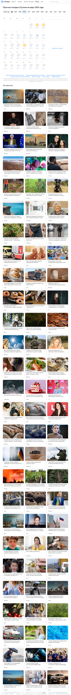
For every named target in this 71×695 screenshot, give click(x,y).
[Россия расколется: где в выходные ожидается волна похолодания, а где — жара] (57, 189)
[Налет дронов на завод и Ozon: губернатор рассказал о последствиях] (13, 256)
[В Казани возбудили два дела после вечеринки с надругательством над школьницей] (57, 122)
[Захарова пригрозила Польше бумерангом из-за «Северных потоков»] (57, 524)
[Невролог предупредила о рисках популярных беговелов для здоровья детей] (13, 323)
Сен (51, 11)
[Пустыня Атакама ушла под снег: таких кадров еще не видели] (13, 166)
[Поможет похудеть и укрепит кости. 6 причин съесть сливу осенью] (35, 166)
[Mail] (2, 1)
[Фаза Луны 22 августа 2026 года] (13, 390)
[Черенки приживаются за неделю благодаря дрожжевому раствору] (35, 479)
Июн (37, 11)
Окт (55, 11)
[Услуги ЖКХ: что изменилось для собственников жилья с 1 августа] (35, 99)
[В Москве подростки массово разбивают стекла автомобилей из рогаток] (13, 99)
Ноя (60, 11)
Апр (29, 11)
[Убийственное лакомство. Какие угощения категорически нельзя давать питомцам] (13, 368)
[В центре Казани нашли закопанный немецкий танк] (35, 122)
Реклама (11, 694)
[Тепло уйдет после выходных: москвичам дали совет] (13, 658)
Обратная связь (51, 694)
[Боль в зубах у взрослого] (35, 546)
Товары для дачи (56, 76)
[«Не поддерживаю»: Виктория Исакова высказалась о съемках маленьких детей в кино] (35, 524)
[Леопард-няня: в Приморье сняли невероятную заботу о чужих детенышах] (35, 189)
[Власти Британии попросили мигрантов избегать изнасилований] (35, 144)
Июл (42, 11)
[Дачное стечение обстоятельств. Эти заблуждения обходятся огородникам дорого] (13, 189)
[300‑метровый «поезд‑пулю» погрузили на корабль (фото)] (13, 636)
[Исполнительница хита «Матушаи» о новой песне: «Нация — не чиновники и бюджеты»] (57, 390)
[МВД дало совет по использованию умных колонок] (57, 278)
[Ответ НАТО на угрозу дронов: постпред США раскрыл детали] (57, 502)
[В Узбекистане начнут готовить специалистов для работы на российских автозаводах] (13, 502)
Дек (64, 11)
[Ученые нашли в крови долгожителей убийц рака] (35, 658)
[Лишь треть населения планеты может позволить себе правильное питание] (35, 368)
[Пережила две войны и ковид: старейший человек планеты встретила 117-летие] (57, 211)
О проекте (18, 694)
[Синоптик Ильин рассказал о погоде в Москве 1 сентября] (35, 613)
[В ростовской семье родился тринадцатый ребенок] (35, 256)
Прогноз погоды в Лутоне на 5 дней (35, 75)
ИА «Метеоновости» (66, 694)
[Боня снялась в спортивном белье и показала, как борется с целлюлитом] (13, 569)
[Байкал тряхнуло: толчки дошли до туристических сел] (13, 680)
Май (33, 11)
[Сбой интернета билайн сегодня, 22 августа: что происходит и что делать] (57, 166)
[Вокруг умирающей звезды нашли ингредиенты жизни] (57, 591)
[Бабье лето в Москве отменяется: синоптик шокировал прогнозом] (57, 233)
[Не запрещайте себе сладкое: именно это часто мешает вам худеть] (35, 390)
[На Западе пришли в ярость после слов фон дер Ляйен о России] (13, 144)
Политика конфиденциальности (28, 694)
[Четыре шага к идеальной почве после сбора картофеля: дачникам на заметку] (35, 502)
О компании (6, 694)
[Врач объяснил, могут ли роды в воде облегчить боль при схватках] (35, 412)
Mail (2, 694)
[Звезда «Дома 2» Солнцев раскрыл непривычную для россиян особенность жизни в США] (13, 546)
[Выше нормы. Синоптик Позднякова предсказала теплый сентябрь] (57, 256)
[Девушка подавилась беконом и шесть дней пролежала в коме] (35, 211)
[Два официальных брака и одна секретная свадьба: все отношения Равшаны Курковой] (57, 412)
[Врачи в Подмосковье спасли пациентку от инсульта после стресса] (35, 680)
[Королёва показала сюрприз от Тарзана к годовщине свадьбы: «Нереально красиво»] (57, 144)
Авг (46, 11)
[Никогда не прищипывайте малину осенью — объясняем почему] (13, 233)
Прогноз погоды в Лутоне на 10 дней (20, 76)
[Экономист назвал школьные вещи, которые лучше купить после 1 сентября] (35, 569)
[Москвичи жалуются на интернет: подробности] (35, 300)
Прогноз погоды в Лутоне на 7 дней (56, 75)
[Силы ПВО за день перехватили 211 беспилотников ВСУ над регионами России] (57, 457)
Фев (20, 11)
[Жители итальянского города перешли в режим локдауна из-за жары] (13, 345)
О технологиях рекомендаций (41, 694)
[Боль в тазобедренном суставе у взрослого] (35, 233)
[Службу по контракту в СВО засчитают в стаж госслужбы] (35, 345)
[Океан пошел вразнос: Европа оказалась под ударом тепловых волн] (13, 211)
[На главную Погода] (6, 1)
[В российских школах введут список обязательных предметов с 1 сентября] (57, 368)
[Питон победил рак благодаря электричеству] (57, 323)
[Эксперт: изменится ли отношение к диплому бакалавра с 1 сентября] (57, 658)
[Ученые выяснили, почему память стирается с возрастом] (13, 412)
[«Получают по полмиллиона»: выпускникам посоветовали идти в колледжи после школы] (13, 524)
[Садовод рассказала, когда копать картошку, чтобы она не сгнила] (57, 479)
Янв (15, 11)
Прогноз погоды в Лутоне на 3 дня (15, 75)
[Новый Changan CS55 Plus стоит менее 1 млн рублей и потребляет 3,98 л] (57, 680)
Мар (24, 11)
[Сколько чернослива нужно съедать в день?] (35, 457)
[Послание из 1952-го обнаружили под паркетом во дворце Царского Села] (57, 99)
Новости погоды (36, 76)
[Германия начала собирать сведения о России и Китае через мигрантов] (13, 457)
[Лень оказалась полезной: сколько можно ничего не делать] (57, 546)
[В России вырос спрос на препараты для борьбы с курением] (13, 591)
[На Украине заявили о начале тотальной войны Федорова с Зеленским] (13, 122)
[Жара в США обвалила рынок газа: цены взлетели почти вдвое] (35, 591)
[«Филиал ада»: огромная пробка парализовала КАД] (57, 569)
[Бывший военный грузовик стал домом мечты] (35, 278)
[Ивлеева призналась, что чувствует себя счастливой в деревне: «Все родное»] (57, 345)
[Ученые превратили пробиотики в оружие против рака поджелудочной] (57, 636)
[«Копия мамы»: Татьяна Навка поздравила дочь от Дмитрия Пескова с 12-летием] (57, 300)
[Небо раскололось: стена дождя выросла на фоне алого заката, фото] (13, 479)
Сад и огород (46, 76)
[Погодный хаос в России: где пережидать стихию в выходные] (35, 435)
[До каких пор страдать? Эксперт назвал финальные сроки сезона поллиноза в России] (35, 636)
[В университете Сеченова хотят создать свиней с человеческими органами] (13, 435)
